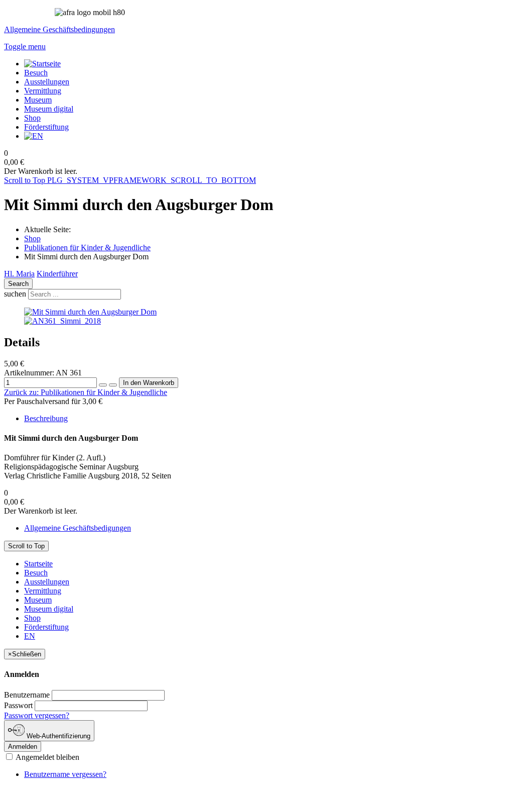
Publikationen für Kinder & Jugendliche (87, 247)
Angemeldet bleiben (46, 757)
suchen (15, 293)
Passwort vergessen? (36, 715)
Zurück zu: (85, 392)
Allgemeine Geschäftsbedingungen (59, 29)
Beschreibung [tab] (46, 418)
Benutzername (27, 695)
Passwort (18, 705)
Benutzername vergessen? (65, 774)
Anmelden (22, 746)
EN (29, 636)
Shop (32, 238)
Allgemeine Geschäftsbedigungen (77, 528)
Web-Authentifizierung (57, 736)
